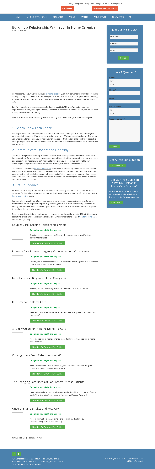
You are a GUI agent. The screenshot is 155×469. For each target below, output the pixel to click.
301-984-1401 (67, 8)
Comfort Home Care (30, 6)
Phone (112, 90)
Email (112, 98)
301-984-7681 (117, 165)
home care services (20, 196)
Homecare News (35, 438)
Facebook (14, 454)
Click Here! (115, 202)
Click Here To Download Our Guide (47, 243)
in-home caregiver (53, 94)
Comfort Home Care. (88, 217)
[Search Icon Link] (130, 17)
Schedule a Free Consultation (105, 8)
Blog (25, 438)
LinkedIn (19, 454)
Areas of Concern (117, 119)
